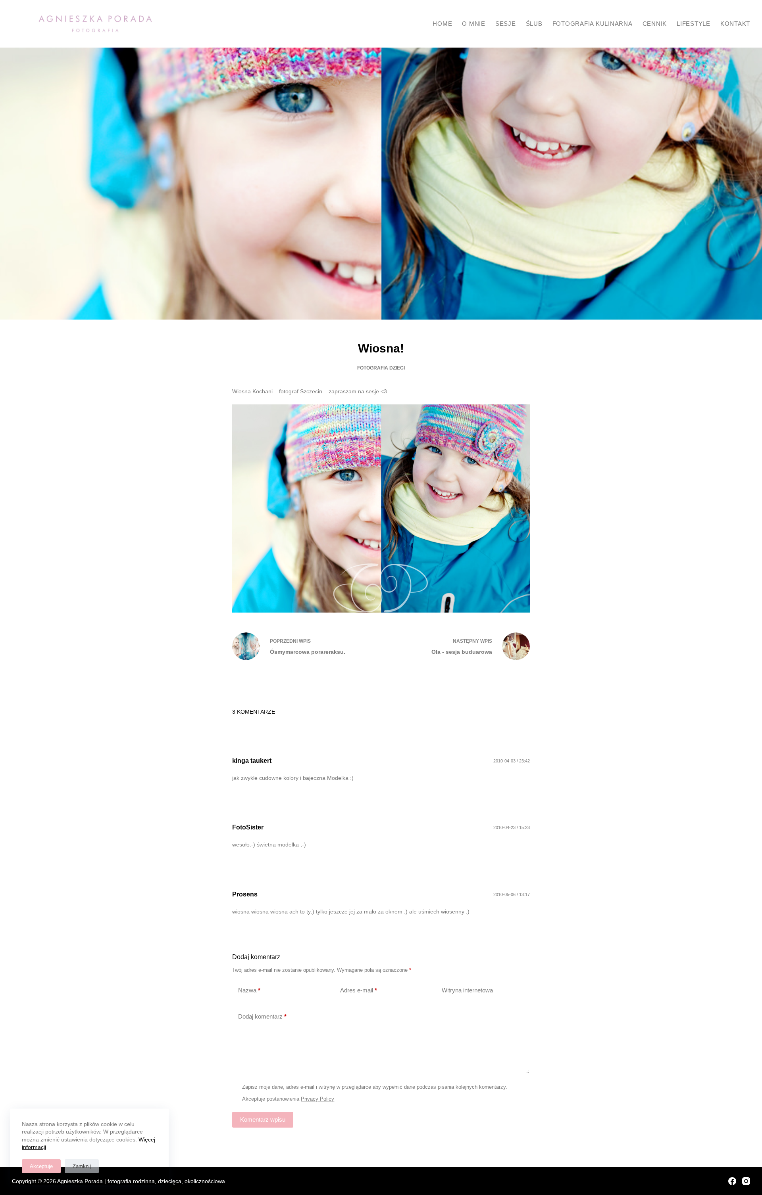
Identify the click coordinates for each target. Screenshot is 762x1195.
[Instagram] (746, 1181)
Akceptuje (41, 1166)
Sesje (505, 23)
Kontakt (735, 23)
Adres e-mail (358, 990)
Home (442, 23)
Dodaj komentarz (262, 1016)
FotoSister (248, 827)
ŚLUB (534, 23)
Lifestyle (693, 23)
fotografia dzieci (381, 368)
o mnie (473, 23)
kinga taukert (251, 760)
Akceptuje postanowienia (288, 1099)
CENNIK (655, 23)
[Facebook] (732, 1181)
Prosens (245, 894)
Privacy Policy (317, 1099)
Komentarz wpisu (262, 1119)
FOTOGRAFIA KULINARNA (592, 23)
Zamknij (82, 1166)
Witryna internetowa (467, 990)
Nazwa (249, 990)
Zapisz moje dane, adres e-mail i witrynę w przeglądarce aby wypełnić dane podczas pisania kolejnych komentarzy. (374, 1087)
